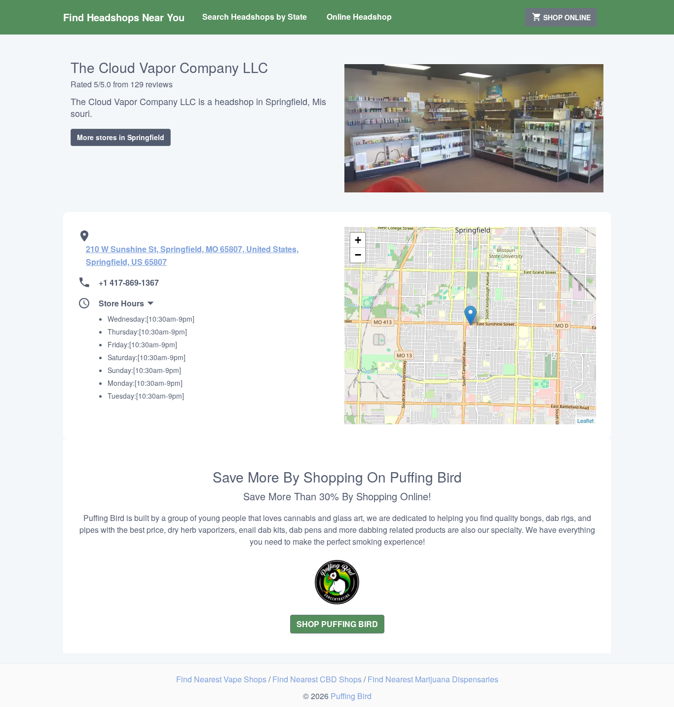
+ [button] (358, 240)
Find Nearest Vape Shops (222, 679)
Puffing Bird (351, 696)
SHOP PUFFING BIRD (337, 624)
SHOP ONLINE (566, 17)
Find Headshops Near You (124, 17)
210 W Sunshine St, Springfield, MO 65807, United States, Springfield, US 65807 (192, 255)
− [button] (358, 255)
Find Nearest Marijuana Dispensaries (433, 679)
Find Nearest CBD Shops (318, 679)
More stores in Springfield (120, 137)
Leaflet (585, 420)
